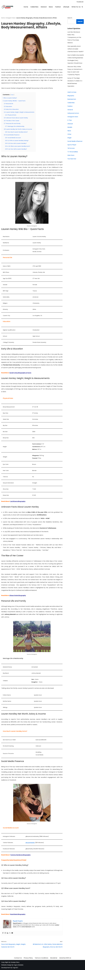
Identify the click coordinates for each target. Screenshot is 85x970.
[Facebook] (3, 933)
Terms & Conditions (41, 958)
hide (12, 94)
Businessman (71, 99)
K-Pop (69, 120)
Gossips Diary (15, 962)
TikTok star (71, 148)
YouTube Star (71, 159)
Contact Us (18, 958)
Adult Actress (71, 92)
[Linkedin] (7, 933)
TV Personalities (72, 152)
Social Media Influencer (75, 141)
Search (69, 18)
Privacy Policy (28, 958)
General (43, 7)
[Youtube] (12, 933)
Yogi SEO (15, 968)
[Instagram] (5, 933)
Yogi (14, 965)
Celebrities (34, 7)
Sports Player (71, 145)
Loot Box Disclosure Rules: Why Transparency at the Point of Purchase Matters (74, 37)
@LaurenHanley (30, 842)
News (51, 7)
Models (69, 127)
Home (26, 7)
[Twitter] (10, 933)
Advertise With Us (65, 958)
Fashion (58, 7)
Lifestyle (66, 7)
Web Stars (70, 155)
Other (69, 134)
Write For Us (76, 7)
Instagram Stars (10, 18)
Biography (70, 96)
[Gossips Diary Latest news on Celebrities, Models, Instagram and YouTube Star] (7, 7)
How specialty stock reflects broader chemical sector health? (75, 49)
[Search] (82, 6)
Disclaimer (53, 958)
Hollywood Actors (73, 113)
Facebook (80, 2)
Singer (69, 138)
